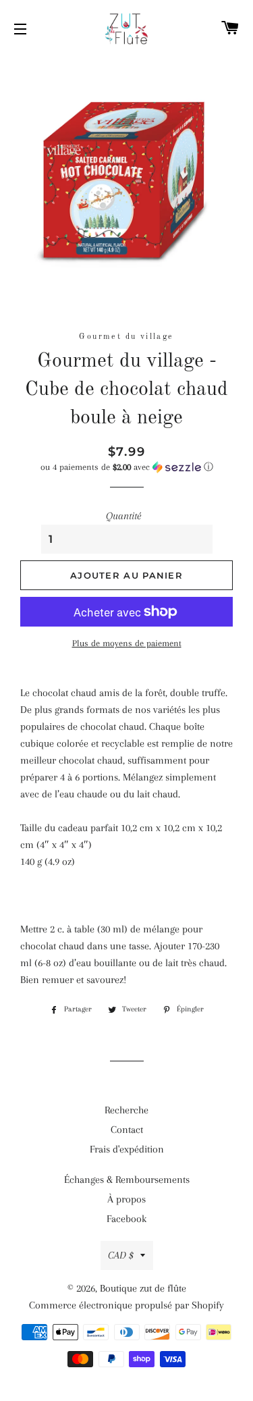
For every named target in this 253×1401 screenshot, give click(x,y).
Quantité (123, 516)
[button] (126, 467)
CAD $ (121, 1255)
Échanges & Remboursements (127, 1179)
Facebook (126, 1219)
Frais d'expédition (127, 1149)
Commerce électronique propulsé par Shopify (126, 1305)
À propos (126, 1199)
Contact (127, 1130)
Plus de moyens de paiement (126, 643)
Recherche (126, 1110)
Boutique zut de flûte (143, 1288)
